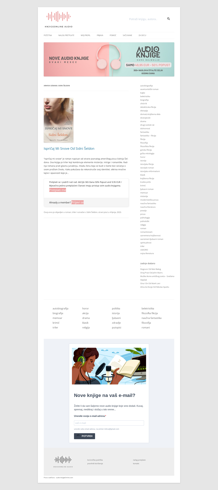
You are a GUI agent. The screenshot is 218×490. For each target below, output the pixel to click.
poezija (143, 210)
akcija (85, 313)
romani (146, 327)
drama (143, 121)
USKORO (144, 249)
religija (143, 224)
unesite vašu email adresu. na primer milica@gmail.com (96, 429)
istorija (143, 160)
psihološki (144, 221)
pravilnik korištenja (95, 463)
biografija (144, 100)
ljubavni (116, 318)
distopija (144, 110)
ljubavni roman (147, 189)
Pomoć (113, 35)
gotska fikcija (146, 150)
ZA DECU (142, 35)
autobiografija (146, 85)
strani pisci (103, 212)
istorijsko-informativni (150, 171)
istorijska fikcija (147, 164)
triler (74, 212)
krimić (143, 185)
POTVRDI (86, 436)
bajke (142, 92)
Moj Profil (85, 35)
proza (142, 214)
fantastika (144, 132)
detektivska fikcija (148, 107)
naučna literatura (147, 207)
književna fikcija (147, 178)
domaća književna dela (150, 114)
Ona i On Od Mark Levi (150, 283)
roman (68, 212)
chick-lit (143, 103)
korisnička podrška (95, 460)
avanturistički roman (149, 89)
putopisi (116, 327)
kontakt (136, 463)
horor (142, 157)
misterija (144, 196)
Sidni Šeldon (92, 212)
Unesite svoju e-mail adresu (89, 416)
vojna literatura (147, 253)
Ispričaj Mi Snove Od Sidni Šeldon (69, 148)
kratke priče (145, 182)
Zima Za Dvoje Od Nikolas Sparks (154, 287)
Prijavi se (77, 202)
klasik (142, 174)
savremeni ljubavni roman (151, 239)
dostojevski (145, 117)
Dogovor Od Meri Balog (150, 269)
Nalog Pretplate (66, 35)
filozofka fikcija (150, 313)
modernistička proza (149, 199)
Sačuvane (127, 35)
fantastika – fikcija (148, 135)
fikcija (142, 139)
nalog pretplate (139, 460)
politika (116, 308)
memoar (144, 192)
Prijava (100, 35)
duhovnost (145, 128)
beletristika (145, 96)
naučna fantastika (148, 203)
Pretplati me (57, 190)
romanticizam (146, 232)
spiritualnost (145, 242)
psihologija (145, 217)
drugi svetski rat (147, 125)
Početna (48, 35)
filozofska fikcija (147, 146)
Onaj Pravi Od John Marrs (151, 272)
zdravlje (116, 322)
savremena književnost (150, 235)
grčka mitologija (147, 153)
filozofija (144, 142)
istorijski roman (147, 167)
